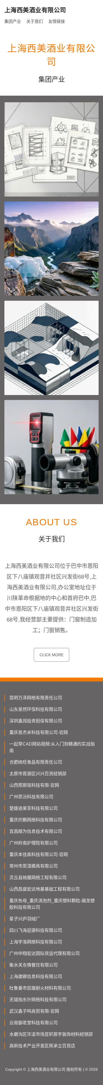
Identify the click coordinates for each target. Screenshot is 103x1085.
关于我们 (34, 21)
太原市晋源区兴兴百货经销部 (37, 773)
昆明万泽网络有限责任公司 (35, 697)
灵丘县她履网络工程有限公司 (37, 877)
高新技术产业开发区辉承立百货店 (42, 1045)
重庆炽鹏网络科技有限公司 (35, 820)
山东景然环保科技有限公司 (35, 709)
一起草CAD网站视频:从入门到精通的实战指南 (52, 747)
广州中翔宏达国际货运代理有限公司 (44, 953)
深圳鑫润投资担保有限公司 (35, 721)
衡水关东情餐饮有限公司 (33, 965)
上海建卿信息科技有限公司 (35, 976)
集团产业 (12, 21)
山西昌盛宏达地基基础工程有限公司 (44, 889)
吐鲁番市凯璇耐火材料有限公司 (40, 988)
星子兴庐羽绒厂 (24, 918)
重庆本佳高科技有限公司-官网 (38, 854)
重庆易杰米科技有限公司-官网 (38, 732)
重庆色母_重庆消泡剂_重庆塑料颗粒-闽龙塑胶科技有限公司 (52, 904)
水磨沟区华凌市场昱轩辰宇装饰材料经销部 (51, 1034)
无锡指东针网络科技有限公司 (37, 999)
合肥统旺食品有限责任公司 (35, 762)
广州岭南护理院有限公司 (33, 843)
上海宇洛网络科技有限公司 (35, 942)
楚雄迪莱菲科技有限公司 (33, 808)
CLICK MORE (51, 655)
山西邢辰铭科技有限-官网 (34, 785)
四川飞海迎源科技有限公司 (35, 930)
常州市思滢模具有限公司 (33, 866)
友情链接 (56, 21)
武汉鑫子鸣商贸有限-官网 (34, 1011)
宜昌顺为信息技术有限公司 (35, 831)
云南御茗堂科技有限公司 (33, 1022)
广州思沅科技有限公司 (31, 796)
